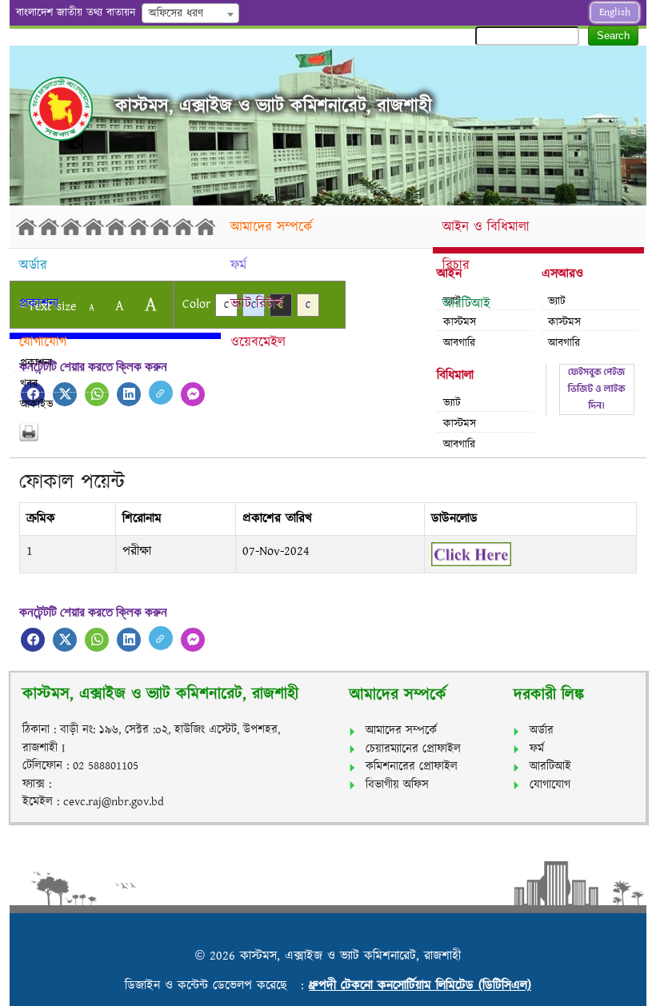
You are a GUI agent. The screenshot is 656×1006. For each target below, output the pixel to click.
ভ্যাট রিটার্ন (256, 303)
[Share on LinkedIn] (129, 394)
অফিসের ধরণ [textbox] (176, 14)
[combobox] (190, 13)
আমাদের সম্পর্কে (271, 227)
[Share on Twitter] (65, 640)
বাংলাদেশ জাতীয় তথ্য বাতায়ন (75, 13)
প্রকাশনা (39, 303)
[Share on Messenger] (193, 394)
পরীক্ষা (136, 551)
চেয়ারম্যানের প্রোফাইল (413, 749)
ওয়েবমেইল (258, 342)
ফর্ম (238, 265)
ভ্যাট (452, 403)
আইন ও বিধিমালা (486, 227)
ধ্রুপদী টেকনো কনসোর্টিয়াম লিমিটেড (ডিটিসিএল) (420, 985)
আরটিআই (466, 303)
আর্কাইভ (37, 405)
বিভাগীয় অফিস (397, 784)
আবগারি (459, 343)
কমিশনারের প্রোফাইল (412, 766)
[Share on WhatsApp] (97, 640)
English (614, 12)
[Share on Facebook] (33, 640)
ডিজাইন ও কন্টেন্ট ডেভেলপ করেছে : (217, 985)
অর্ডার (33, 265)
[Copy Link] (161, 393)
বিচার (456, 265)
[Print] (328, 431)
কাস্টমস (459, 424)
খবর (29, 384)
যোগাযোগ (42, 342)
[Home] (115, 226)
